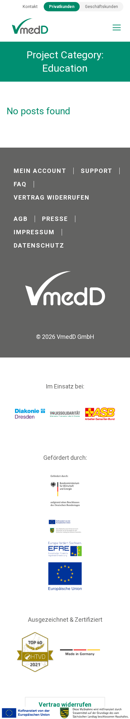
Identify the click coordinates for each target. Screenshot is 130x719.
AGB (21, 219)
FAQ (20, 184)
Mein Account (40, 171)
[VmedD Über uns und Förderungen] (65, 713)
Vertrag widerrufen (52, 197)
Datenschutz (39, 245)
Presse (55, 219)
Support (96, 171)
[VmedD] (30, 26)
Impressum (34, 232)
